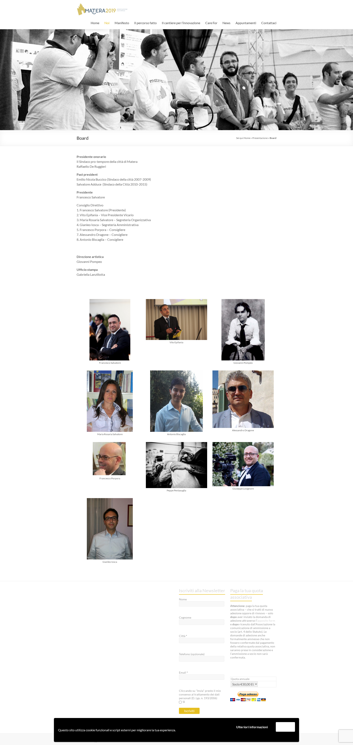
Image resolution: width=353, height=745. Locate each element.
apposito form (266, 620)
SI (184, 701)
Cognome (185, 617)
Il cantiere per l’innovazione (181, 23)
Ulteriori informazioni (252, 727)
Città (183, 636)
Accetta (285, 727)
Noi (106, 23)
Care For (211, 23)
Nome (183, 599)
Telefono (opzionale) (191, 654)
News (226, 23)
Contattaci (268, 23)
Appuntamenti (246, 23)
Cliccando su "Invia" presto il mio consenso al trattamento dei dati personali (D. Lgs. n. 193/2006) (200, 694)
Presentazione (260, 138)
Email (183, 672)
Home (95, 23)
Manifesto (122, 23)
